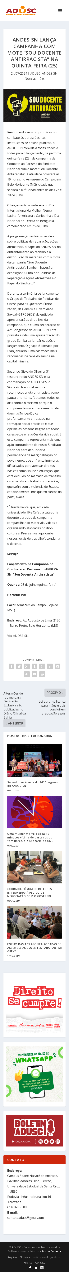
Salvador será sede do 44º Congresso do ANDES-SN (33, 784)
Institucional (40, 1257)
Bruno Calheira (51, 1251)
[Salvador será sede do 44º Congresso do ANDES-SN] (34, 760)
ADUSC (35, 73)
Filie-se (28, 1262)
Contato (40, 1262)
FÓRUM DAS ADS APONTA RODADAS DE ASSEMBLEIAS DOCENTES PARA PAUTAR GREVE (34, 947)
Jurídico (55, 1257)
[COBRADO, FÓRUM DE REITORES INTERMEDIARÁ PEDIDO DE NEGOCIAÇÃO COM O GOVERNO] (34, 867)
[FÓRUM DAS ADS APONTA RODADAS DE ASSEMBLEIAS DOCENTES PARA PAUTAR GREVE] (34, 922)
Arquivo (12, 1257)
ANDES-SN (50, 73)
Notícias (30, 78)
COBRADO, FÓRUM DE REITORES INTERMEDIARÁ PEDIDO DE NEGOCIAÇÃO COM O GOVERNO (29, 892)
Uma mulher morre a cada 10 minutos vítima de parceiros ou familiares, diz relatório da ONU (30, 837)
